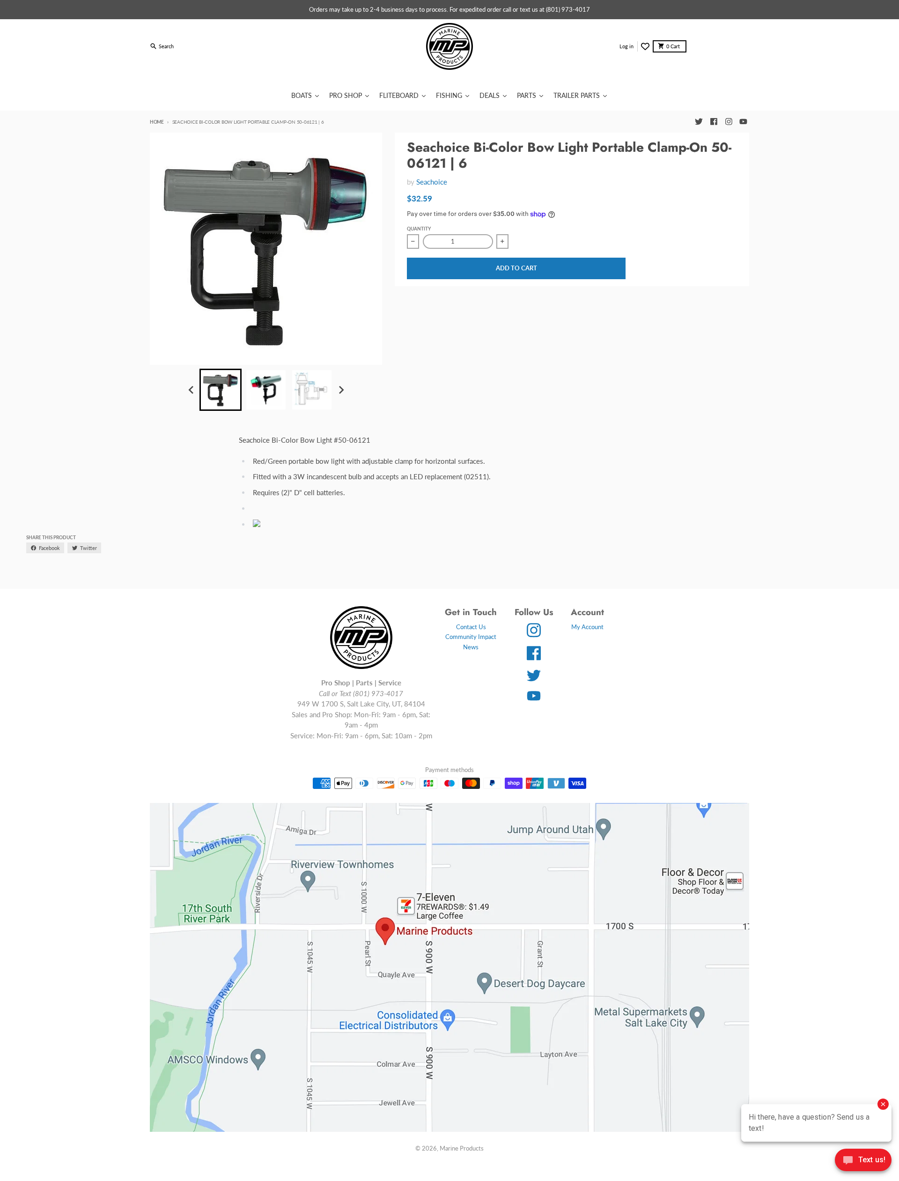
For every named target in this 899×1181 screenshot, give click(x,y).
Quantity (419, 228)
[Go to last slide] (191, 390)
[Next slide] (340, 390)
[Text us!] (863, 1161)
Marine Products (462, 1148)
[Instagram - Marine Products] (728, 121)
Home (157, 122)
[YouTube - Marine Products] (743, 121)
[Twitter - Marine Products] (698, 121)
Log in (626, 46)
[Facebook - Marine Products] (713, 121)
